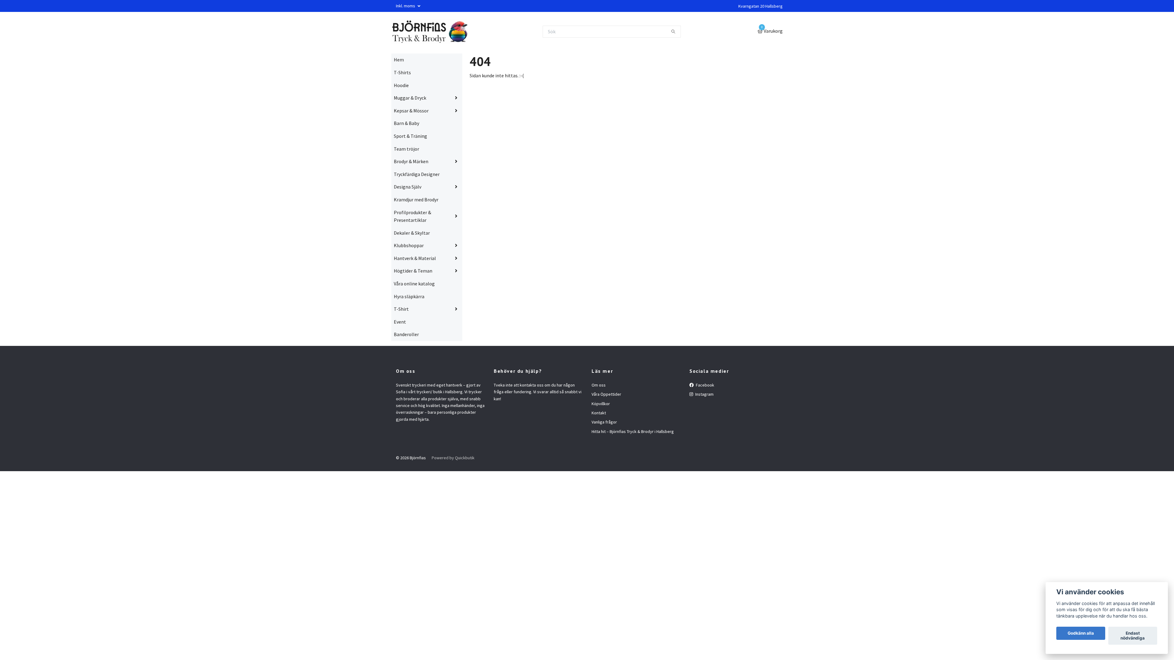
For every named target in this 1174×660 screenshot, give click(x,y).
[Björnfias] (429, 31)
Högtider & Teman (413, 271)
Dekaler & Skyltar (412, 233)
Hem (399, 60)
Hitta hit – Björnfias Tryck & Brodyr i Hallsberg (633, 431)
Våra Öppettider (606, 394)
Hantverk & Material (415, 258)
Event (400, 322)
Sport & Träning (410, 136)
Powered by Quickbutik (453, 457)
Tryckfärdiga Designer (417, 174)
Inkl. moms (406, 6)
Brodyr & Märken (411, 161)
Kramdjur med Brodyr (416, 199)
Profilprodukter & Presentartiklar (412, 216)
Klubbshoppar (409, 245)
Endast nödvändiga (1132, 636)
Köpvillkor (601, 403)
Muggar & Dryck (410, 98)
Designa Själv (407, 187)
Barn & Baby (406, 123)
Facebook (704, 385)
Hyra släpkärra (409, 296)
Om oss (599, 385)
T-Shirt (401, 309)
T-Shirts (402, 72)
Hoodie (401, 85)
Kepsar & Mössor (411, 111)
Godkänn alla (1081, 633)
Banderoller (406, 334)
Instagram (704, 394)
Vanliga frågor (604, 422)
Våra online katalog (414, 283)
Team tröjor (406, 149)
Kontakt (599, 413)
